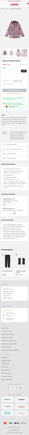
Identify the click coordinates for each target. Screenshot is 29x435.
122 (24, 71)
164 (17, 77)
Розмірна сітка (18, 80)
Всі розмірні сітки (9, 84)
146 (24, 74)
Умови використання (14, 430)
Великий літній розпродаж (14, 1)
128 (5, 74)
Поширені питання (7, 376)
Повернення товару (8, 291)
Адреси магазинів (7, 298)
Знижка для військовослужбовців (10, 350)
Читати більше (8, 127)
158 (11, 77)
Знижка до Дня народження (9, 343)
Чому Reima (5, 357)
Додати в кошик (15, 90)
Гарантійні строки (6, 347)
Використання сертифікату (9, 340)
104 (5, 71)
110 (11, 71)
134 (11, 74)
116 (17, 71)
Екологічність (5, 367)
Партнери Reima (6, 373)
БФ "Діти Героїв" (6, 370)
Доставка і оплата (8, 289)
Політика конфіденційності (14, 427)
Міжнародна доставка (8, 334)
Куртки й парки (4, 8)
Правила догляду (7, 293)
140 (17, 74)
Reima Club (5, 328)
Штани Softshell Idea (7, 271)
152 (5, 77)
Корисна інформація (7, 379)
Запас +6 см (8, 80)
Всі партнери (21, 413)
